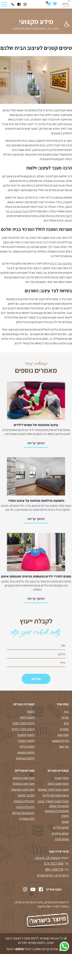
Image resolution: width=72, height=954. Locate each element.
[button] (67, 24)
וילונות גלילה (27, 746)
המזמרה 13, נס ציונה (47, 858)
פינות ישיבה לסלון (58, 783)
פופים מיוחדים (60, 833)
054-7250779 (54, 869)
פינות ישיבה (62, 778)
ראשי (56, 28)
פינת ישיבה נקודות (24, 783)
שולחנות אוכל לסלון (61, 264)
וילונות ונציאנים (25, 758)
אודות (65, 717)
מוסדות (64, 729)
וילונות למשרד (26, 741)
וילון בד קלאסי (26, 795)
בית (66, 711)
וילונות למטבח (26, 735)
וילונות (31, 711)
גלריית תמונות (60, 741)
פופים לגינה (62, 839)
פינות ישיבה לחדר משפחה (53, 789)
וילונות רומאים (26, 752)
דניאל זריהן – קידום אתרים (53, 875)
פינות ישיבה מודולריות (55, 795)
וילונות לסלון (27, 717)
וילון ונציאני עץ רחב (23, 813)
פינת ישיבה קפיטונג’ (23, 789)
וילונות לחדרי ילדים (23, 729)
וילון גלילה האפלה (24, 801)
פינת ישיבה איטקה (24, 778)
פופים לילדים (61, 827)
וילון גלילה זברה (25, 807)
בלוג (49, 28)
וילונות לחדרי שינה (24, 723)
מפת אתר (63, 735)
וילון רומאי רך (27, 818)
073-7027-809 (53, 863)
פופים (65, 822)
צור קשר (64, 746)
